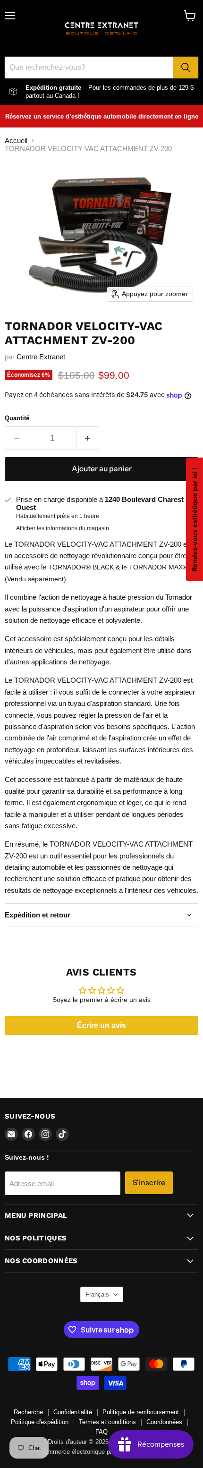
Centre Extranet (41, 357)
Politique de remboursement (140, 1412)
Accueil (16, 140)
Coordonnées (164, 1422)
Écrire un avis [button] (101, 1025)
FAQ (101, 1431)
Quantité (17, 418)
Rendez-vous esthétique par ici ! (194, 519)
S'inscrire (149, 1182)
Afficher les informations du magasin (62, 528)
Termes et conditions (107, 1422)
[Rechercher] (185, 67)
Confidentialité (72, 1412)
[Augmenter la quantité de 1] (88, 438)
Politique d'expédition (39, 1422)
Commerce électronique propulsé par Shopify (101, 1451)
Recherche (28, 1412)
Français (97, 1294)
